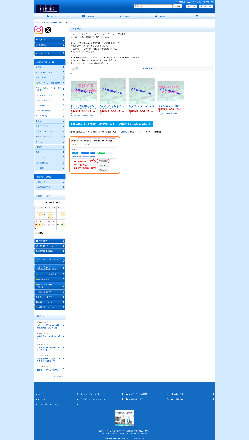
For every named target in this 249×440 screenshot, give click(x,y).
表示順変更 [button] (149, 68)
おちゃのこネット (120, 438)
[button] (197, 16)
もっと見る (58, 376)
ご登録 (123, 132)
